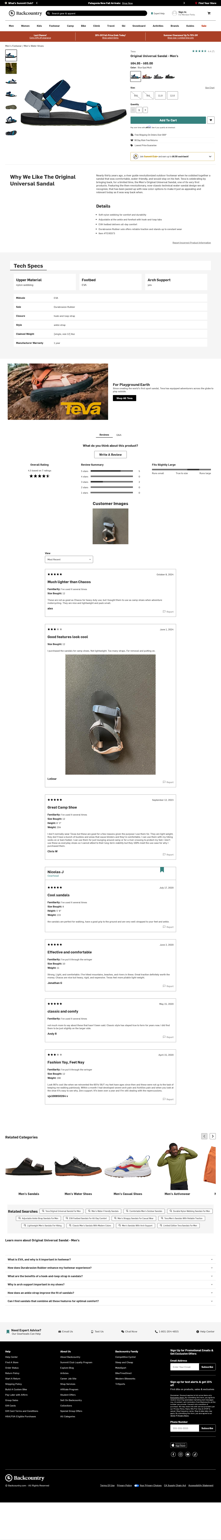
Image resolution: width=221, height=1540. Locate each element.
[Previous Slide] (37, 3)
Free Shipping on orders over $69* (151, 134)
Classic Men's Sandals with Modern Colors (91, 1225)
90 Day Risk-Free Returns (146, 140)
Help (8, 1351)
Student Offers (68, 1394)
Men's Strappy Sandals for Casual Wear (135, 1218)
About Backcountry (70, 1356)
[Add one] (145, 110)
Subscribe (207, 1366)
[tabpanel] (110, 310)
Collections (66, 1405)
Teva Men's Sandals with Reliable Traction (183, 1218)
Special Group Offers (71, 1410)
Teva (132, 51)
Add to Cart (168, 120)
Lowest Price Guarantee (146, 145)
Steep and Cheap (124, 1362)
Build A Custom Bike (16, 1389)
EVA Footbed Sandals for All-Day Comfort (88, 1218)
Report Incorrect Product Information (192, 242)
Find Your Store (207, 3)
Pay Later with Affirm (16, 1394)
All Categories (67, 1416)
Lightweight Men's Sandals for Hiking (44, 1225)
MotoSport (120, 1367)
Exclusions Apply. (177, 1397)
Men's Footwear (13, 45)
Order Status (12, 1367)
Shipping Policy (13, 1383)
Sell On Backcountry (71, 1400)
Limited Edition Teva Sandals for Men (180, 1225)
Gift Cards (10, 1405)
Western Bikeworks (125, 1378)
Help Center (11, 1356)
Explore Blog (67, 1367)
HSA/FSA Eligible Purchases (20, 1416)
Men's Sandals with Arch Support (137, 1225)
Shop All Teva (125, 398)
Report (170, 611)
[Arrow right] (213, 1136)
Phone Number (179, 1421)
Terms (172, 1415)
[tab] (28, 265)
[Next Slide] (184, 3)
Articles (64, 1372)
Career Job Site (68, 1378)
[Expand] (210, 157)
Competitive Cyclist (125, 1356)
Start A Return (12, 1378)
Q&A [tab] (118, 434)
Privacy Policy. (183, 1415)
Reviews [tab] (104, 434)
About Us (65, 1351)
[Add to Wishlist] (211, 120)
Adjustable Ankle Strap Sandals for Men (40, 1218)
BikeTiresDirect (123, 1372)
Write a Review (110, 454)
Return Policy (12, 1372)
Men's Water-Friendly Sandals (105, 1211)
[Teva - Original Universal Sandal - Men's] (11, 68)
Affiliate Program (69, 1389)
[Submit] (48, 13)
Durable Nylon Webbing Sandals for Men (191, 1211)
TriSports (120, 1383)
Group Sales (11, 1400)
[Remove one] (132, 110)
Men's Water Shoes (34, 45)
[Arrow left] (204, 1136)
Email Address (178, 1360)
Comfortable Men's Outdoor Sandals (145, 1211)
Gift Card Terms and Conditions (21, 1410)
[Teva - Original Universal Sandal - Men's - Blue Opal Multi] (11, 55)
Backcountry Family (126, 1351)
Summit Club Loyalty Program (76, 1362)
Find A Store (11, 1362)
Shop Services (67, 1383)
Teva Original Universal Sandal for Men (63, 1211)
